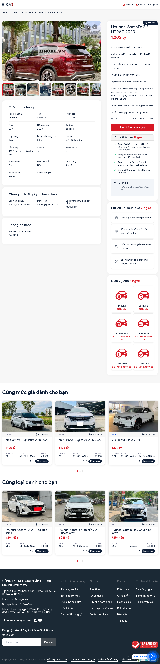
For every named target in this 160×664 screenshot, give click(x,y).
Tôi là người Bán (70, 589)
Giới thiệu (95, 589)
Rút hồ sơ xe (124, 608)
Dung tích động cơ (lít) (48, 136)
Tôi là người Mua (70, 595)
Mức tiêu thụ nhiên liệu (20, 231)
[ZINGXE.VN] (10, 4)
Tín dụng (122, 620)
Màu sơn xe (14, 161)
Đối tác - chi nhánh (100, 614)
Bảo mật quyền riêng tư (83, 659)
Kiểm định (123, 589)
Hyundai (30, 12)
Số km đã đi (14, 173)
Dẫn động (13, 147)
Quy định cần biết (71, 602)
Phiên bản (70, 114)
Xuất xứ (69, 125)
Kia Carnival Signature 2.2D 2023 (26, 440)
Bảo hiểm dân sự (16, 201)
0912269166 (25, 604)
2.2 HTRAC (51, 12)
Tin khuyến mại (145, 602)
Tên (39, 114)
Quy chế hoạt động (100, 602)
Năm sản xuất (43, 125)
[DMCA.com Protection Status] (148, 660)
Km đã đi (44, 454)
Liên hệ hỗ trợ (69, 608)
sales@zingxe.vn (18, 599)
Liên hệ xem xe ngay (132, 127)
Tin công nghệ (144, 589)
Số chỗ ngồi (71, 147)
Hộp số (69, 136)
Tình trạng (71, 161)
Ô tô (16, 12)
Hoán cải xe (124, 602)
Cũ (22, 12)
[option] (51, 51)
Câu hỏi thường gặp (72, 614)
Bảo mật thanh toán (57, 659)
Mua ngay (42, 461)
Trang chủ (6, 12)
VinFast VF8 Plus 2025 (126, 440)
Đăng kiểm (42, 201)
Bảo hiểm (122, 614)
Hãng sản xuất (16, 114)
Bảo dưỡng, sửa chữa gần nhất (78, 202)
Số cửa (40, 147)
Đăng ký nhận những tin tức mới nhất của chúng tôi (27, 632)
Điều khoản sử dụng (108, 659)
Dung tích (9, 454)
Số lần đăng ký (44, 173)
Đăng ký (48, 642)
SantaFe (40, 12)
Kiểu (11, 125)
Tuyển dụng (96, 595)
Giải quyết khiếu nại (101, 608)
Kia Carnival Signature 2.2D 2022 (80, 440)
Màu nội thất (43, 161)
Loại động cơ (15, 136)
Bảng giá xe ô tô (145, 595)
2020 (61, 12)
